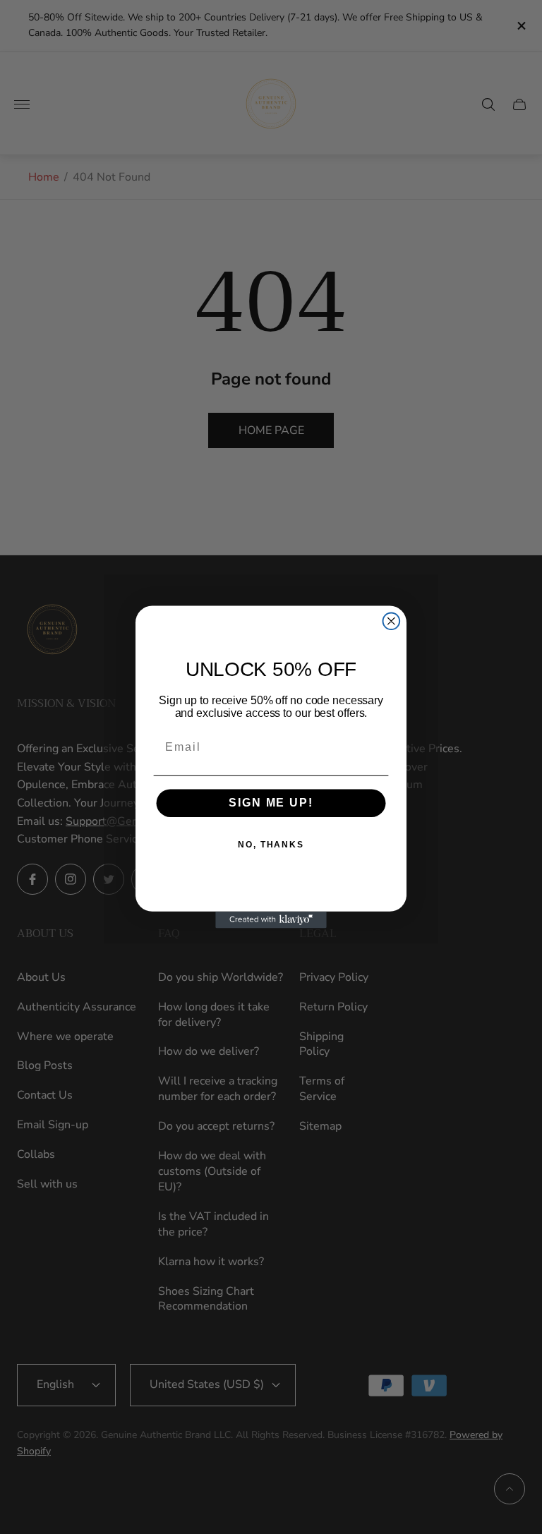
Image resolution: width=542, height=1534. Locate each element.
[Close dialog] (391, 620)
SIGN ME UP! (271, 803)
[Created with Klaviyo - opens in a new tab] (271, 920)
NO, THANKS (271, 845)
